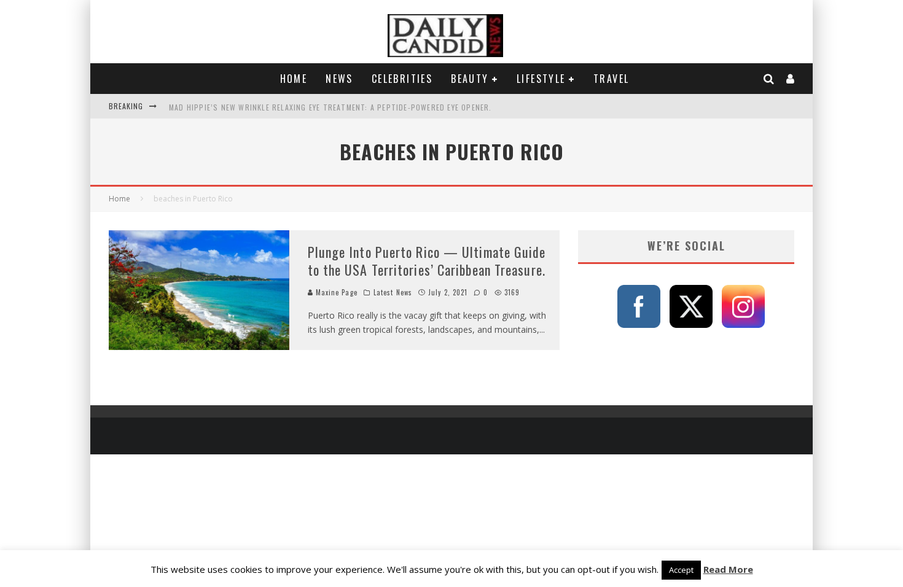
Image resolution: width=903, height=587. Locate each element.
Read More (728, 569)
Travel (611, 78)
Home (294, 78)
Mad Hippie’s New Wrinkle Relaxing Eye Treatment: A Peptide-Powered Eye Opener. (330, 106)
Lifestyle (541, 78)
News (339, 78)
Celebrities (402, 78)
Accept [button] (681, 569)
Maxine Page (335, 292)
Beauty (469, 78)
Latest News (392, 292)
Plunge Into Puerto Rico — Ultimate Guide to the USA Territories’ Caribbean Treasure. (427, 260)
